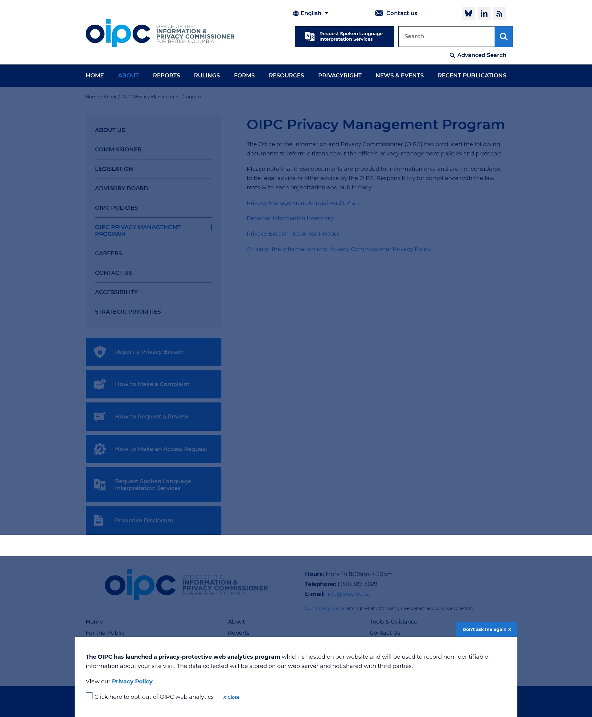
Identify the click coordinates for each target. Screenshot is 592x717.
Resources (286, 75)
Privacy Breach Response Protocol (294, 233)
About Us (110, 130)
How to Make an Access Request (161, 449)
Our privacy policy (324, 608)
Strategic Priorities (128, 311)
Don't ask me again (484, 629)
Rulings (207, 75)
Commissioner (118, 149)
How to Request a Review (151, 416)
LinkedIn (484, 13)
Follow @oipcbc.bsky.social (468, 13)
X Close (231, 697)
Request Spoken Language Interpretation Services (351, 36)
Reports (166, 75)
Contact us (401, 13)
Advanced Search (481, 55)
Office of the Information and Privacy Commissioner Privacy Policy (340, 249)
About (128, 75)
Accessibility (116, 292)
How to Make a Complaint (152, 384)
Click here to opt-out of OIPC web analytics (154, 697)
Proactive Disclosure (144, 520)
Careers (108, 253)
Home (95, 75)
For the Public (105, 632)
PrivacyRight (340, 75)
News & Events (400, 75)
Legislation (114, 169)
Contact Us (113, 273)
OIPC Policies (116, 207)
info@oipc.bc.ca (348, 594)
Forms (244, 75)
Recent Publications (472, 75)
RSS (499, 13)
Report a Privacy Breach (149, 351)
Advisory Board (121, 188)
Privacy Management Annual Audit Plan (303, 203)
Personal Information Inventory (290, 218)
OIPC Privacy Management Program (138, 230)
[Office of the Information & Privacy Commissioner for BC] (160, 33)
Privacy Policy (132, 681)
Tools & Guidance (393, 621)
